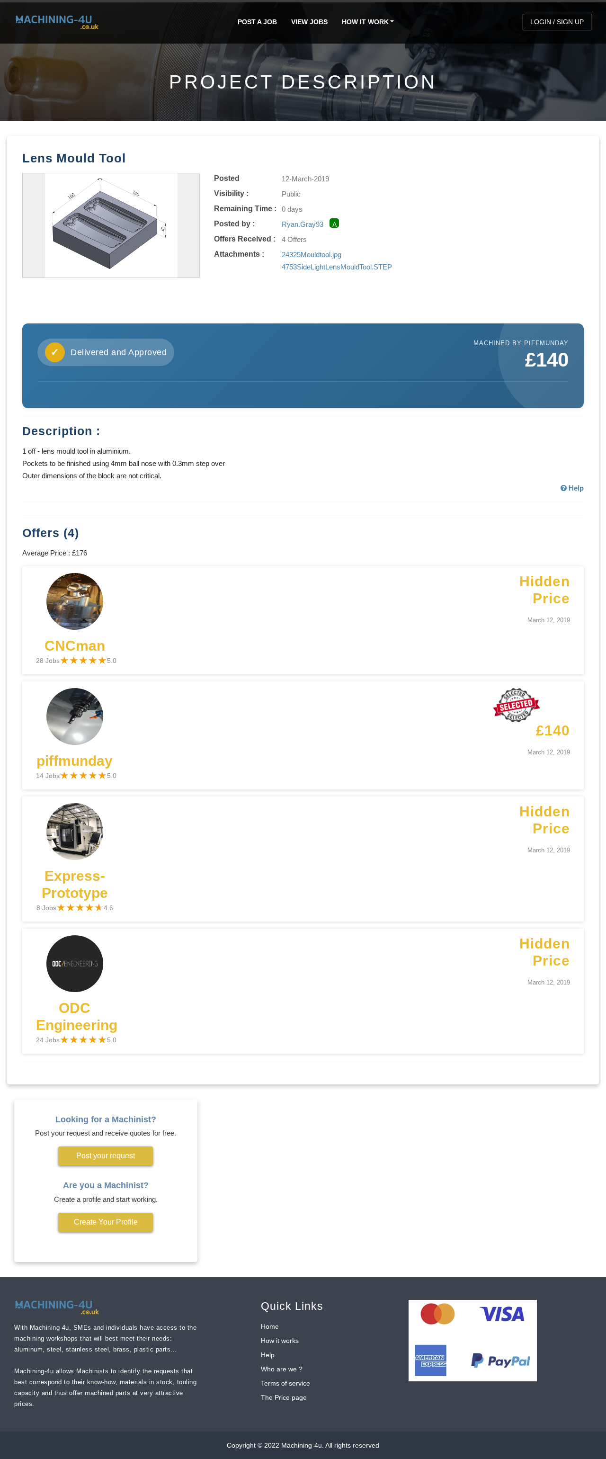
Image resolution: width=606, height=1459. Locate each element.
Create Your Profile (106, 1222)
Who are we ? (282, 1369)
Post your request (105, 1156)
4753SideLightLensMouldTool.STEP (337, 267)
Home (270, 1326)
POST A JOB (257, 22)
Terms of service (285, 1383)
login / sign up (557, 22)
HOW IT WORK (365, 22)
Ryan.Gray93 (302, 224)
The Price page (284, 1397)
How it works (280, 1340)
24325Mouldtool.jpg (311, 255)
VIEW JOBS (309, 22)
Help (268, 1355)
